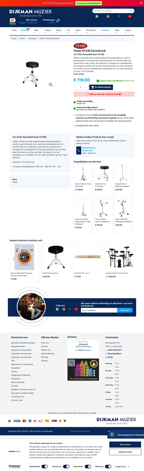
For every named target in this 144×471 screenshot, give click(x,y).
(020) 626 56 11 (115, 350)
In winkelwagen (101, 87)
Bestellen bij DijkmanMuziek (23, 343)
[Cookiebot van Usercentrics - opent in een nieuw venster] (14, 466)
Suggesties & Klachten (20, 375)
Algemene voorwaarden (21, 357)
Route (110, 357)
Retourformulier (18, 382)
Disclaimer (15, 368)
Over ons (45, 343)
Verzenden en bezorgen (21, 353)
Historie (44, 346)
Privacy (14, 371)
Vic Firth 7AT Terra (81, 273)
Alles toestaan (125, 444)
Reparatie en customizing (22, 364)
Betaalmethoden (18, 346)
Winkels (44, 361)
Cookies (14, 386)
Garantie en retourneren (21, 350)
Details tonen (121, 467)
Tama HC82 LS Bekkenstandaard (122, 185)
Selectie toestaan (125, 452)
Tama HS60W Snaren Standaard (102, 220)
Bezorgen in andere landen (22, 393)
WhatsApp (15, 379)
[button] (15, 259)
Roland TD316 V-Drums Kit (116, 273)
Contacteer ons (17, 396)
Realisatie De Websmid (80, 431)
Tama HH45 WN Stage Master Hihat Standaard (82, 221)
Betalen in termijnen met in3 (23, 389)
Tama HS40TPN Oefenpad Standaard (123, 220)
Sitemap (44, 357)
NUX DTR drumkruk (50, 273)
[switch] (66, 466)
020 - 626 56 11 (89, 153)
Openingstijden (114, 353)
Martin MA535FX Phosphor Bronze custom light (21, 274)
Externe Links (17, 400)
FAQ (13, 361)
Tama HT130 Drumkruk (100, 185)
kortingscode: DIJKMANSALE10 (88, 3)
